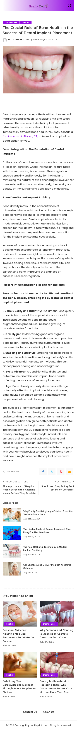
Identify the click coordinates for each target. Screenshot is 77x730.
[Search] (69, 5)
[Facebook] (43, 471)
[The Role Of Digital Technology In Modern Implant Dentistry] (12, 551)
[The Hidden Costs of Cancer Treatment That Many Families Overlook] (12, 533)
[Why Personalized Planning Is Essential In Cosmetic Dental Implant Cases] (57, 614)
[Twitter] (52, 471)
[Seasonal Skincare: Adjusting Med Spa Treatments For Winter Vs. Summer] (20, 614)
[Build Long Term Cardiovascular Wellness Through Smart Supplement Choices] (20, 665)
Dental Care (11, 22)
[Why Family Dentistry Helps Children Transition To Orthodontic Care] (12, 515)
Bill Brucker (15, 39)
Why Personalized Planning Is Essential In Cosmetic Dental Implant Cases (56, 634)
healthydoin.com (39, 725)
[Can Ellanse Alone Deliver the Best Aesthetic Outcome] (12, 569)
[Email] (69, 471)
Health (26, 22)
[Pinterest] (60, 471)
